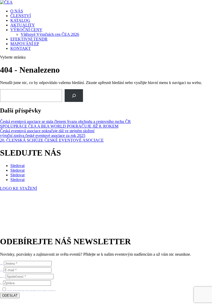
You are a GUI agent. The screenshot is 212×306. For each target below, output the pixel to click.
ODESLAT (10, 295)
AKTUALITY (22, 25)
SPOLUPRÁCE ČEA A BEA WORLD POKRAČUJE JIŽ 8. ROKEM (59, 126)
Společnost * (2, 277)
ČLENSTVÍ (20, 15)
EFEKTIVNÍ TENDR (29, 39)
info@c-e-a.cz (24, 215)
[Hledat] (74, 95)
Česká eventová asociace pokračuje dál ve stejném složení (47, 131)
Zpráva (1, 283)
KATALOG (20, 20)
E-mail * (1, 271)
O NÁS (16, 11)
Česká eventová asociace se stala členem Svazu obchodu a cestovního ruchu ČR (65, 121)
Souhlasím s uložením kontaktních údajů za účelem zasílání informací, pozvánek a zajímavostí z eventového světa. (31, 290)
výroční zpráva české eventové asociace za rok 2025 (42, 135)
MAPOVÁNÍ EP (24, 43)
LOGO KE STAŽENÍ (18, 188)
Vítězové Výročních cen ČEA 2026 (50, 34)
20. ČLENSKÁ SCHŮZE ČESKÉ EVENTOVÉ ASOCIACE (52, 140)
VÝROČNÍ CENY (26, 29)
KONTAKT (20, 48)
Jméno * (2, 264)
